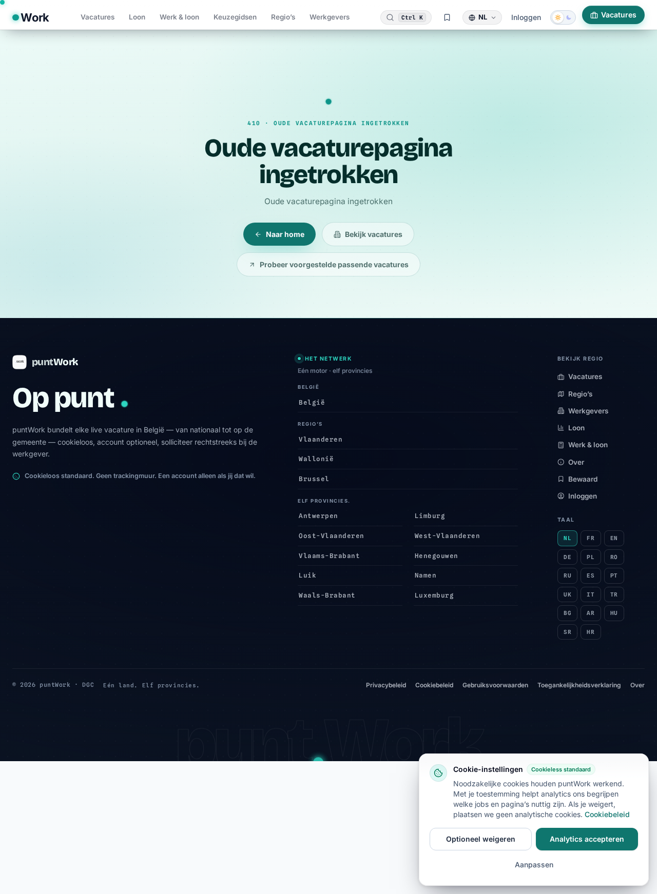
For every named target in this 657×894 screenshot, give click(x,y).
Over (576, 462)
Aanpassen (534, 864)
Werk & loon (179, 17)
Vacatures (97, 17)
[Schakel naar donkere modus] (563, 17)
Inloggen (526, 17)
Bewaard (582, 479)
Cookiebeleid (434, 685)
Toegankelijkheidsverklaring (579, 685)
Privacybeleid (386, 685)
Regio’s (283, 17)
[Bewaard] (447, 17)
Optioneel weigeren (480, 839)
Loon (137, 17)
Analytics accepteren (587, 839)
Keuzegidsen (235, 17)
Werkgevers (330, 17)
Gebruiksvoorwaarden (495, 685)
